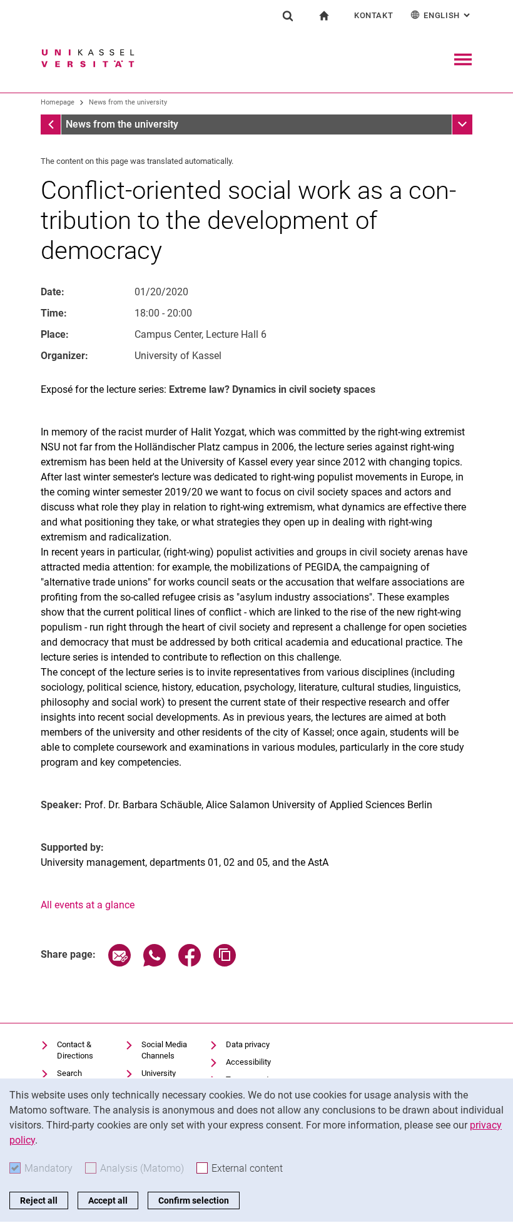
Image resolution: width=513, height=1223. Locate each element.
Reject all (39, 1200)
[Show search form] (288, 15)
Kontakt (374, 15)
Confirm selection (193, 1200)
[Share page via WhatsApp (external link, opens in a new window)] (154, 963)
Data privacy (248, 1044)
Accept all (108, 1200)
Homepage (57, 102)
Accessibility (248, 1062)
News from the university (128, 102)
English (448, 15)
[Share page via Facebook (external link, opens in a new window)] (189, 963)
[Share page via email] (119, 963)
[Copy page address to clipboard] (224, 963)
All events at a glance (88, 905)
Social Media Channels (164, 1050)
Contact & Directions (75, 1050)
